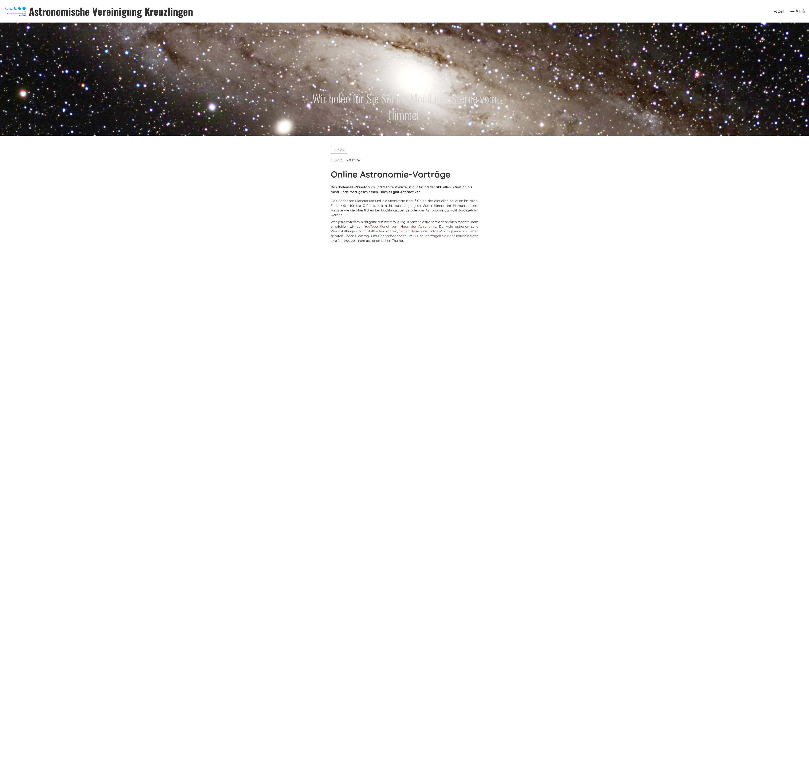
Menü (799, 11)
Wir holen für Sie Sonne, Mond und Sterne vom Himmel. (404, 106)
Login (781, 11)
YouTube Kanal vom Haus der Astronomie (400, 226)
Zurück (339, 150)
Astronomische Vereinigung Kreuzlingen (111, 11)
